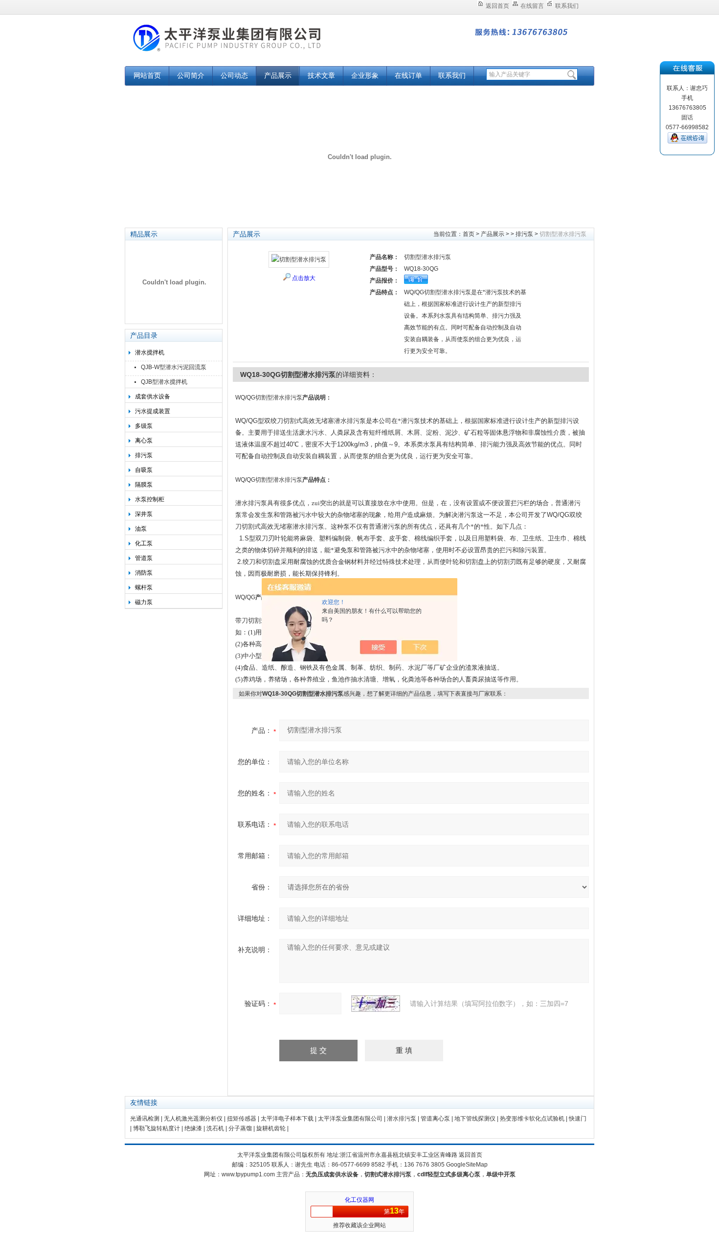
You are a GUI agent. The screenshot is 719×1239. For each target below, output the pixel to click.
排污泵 (144, 455)
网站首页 (147, 75)
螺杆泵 (144, 587)
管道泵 (144, 558)
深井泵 (144, 514)
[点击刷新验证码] (375, 1003)
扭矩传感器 (241, 1118)
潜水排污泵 (401, 1118)
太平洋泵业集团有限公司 (247, 45)
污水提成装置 (152, 411)
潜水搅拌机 (149, 352)
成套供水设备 (152, 396)
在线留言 (532, 5)
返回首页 (497, 5)
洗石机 (215, 1128)
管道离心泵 (435, 1118)
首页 (468, 234)
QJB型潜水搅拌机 (164, 381)
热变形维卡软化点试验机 (532, 1118)
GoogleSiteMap (467, 1164)
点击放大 (303, 278)
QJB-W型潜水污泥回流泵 (173, 367)
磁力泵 (144, 602)
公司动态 (234, 75)
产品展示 (278, 75)
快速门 (577, 1118)
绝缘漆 (193, 1128)
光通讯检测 (144, 1118)
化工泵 (144, 543)
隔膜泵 (144, 484)
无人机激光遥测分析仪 (193, 1118)
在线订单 (408, 75)
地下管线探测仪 (474, 1118)
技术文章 (321, 75)
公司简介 (190, 75)
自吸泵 (144, 470)
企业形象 (365, 75)
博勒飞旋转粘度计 (156, 1128)
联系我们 (567, 5)
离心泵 (144, 440)
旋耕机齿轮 (271, 1128)
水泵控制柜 (149, 499)
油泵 (141, 528)
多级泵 (144, 425)
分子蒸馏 (240, 1128)
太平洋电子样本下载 (287, 1118)
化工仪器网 (359, 1199)
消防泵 (144, 572)
